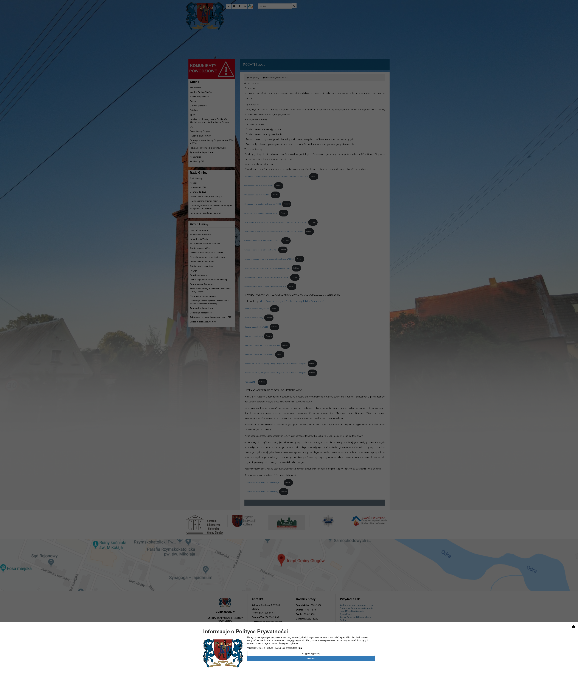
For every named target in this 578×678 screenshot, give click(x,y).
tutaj (300, 647)
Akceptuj (311, 658)
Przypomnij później (311, 653)
